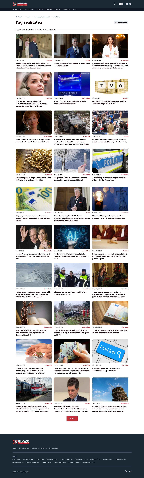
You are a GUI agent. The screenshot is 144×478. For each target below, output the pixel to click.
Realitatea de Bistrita (60, 463)
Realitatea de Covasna (81, 459)
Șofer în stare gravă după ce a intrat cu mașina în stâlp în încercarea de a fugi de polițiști (71, 332)
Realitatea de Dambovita (32, 463)
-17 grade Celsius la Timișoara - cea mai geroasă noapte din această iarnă (70, 179)
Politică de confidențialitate (39, 448)
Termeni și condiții (24, 448)
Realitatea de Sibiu (47, 463)
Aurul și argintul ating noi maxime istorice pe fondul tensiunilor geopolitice (33, 179)
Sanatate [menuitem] (66, 9)
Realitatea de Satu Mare (66, 459)
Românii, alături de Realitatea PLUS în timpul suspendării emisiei (70, 102)
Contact (14, 448)
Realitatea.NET (16, 459)
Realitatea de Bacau (108, 459)
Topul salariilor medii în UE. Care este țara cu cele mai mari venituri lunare (109, 331)
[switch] (121, 4)
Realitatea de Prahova (74, 463)
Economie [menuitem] (49, 9)
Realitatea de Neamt (51, 459)
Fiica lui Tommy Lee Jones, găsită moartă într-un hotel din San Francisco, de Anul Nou (33, 256)
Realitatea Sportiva (28, 459)
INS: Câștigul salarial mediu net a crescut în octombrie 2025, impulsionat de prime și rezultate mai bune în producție (72, 370)
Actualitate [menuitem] (29, 9)
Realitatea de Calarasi (88, 463)
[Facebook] (127, 4)
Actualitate (124, 60)
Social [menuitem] (57, 9)
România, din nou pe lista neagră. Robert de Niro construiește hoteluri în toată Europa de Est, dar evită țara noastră (109, 408)
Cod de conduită (53, 448)
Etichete (28, 17)
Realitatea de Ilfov (121, 459)
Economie (86, 136)
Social (126, 136)
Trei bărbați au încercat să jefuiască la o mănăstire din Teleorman (109, 179)
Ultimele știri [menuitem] (17, 9)
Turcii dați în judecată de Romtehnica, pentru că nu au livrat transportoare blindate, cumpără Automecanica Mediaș (71, 141)
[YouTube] (130, 4)
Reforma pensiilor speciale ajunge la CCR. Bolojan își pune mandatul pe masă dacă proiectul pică (109, 256)
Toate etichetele (122, 22)
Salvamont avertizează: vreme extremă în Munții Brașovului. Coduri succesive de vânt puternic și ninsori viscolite (33, 294)
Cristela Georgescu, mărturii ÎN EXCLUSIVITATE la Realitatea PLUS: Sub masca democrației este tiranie (32, 103)
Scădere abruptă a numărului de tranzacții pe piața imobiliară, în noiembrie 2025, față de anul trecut (30, 370)
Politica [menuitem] (40, 9)
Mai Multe (72, 419)
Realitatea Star (40, 459)
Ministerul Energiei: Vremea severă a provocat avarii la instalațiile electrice (108, 217)
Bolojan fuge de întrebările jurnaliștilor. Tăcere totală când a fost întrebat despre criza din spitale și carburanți (33, 65)
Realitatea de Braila (95, 459)
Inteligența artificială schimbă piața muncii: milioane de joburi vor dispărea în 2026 (71, 256)
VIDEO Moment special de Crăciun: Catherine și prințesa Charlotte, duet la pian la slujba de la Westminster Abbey (108, 294)
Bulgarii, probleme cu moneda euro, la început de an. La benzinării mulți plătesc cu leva (33, 218)
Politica (49, 60)
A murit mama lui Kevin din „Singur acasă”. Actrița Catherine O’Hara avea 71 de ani (34, 140)
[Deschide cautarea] (115, 4)
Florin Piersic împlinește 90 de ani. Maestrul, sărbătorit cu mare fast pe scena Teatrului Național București (72, 218)
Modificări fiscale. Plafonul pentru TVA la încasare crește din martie (109, 102)
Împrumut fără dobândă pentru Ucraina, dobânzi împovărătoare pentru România (109, 140)
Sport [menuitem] (75, 9)
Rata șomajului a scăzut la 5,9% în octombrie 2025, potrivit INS (106, 369)
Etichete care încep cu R (42, 17)
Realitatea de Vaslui (17, 463)
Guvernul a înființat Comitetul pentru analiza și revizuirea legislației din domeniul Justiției (31, 332)
